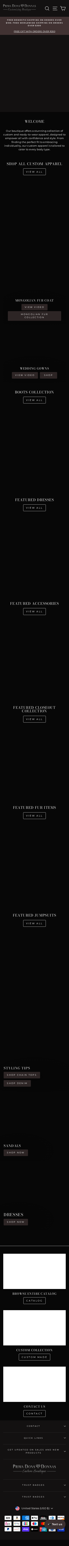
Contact (34, 1413)
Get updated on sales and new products (34, 1451)
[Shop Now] (34, 1126)
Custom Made (35, 1357)
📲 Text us (55, 1524)
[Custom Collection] (34, 1327)
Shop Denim (17, 1083)
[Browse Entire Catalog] (34, 1271)
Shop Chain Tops (22, 1075)
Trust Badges (33, 1485)
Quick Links (33, 1438)
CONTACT (33, 1426)
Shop (48, 375)
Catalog (34, 1300)
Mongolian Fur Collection (34, 316)
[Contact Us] (34, 1384)
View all (34, 171)
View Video (34, 307)
